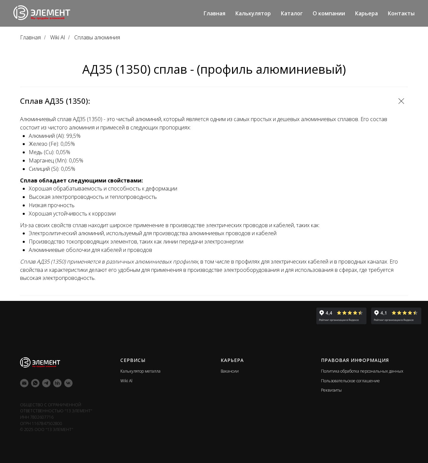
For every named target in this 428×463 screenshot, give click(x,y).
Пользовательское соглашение (350, 381)
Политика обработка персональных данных (362, 371)
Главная (214, 13)
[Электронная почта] (24, 383)
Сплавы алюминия (97, 37)
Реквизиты (331, 390)
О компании (329, 13)
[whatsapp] (35, 383)
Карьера (366, 13)
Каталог (292, 13)
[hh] (57, 383)
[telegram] (46, 383)
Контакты (401, 13)
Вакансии (230, 371)
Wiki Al (57, 37)
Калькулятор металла (140, 371)
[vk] (68, 383)
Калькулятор (253, 13)
